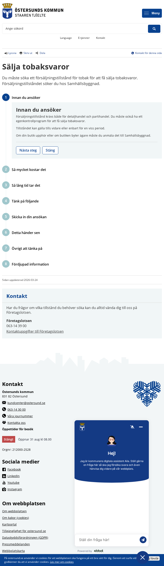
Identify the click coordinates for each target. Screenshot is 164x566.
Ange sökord (14, 28)
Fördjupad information (30, 264)
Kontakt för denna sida (148, 53)
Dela (42, 53)
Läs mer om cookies (62, 562)
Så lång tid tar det (26, 185)
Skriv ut (27, 53)
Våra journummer (20, 416)
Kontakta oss (16, 423)
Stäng (50, 150)
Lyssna (12, 53)
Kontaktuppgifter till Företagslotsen (35, 331)
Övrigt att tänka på (27, 248)
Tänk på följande (25, 201)
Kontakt (100, 38)
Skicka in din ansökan (29, 216)
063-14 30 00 (16, 409)
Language (66, 38)
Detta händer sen (26, 232)
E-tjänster (85, 38)
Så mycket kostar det (29, 169)
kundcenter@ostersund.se (26, 403)
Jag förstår (151, 558)
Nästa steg (28, 150)
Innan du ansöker (26, 97)
